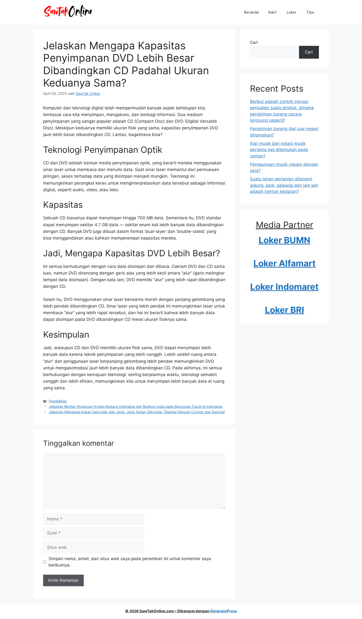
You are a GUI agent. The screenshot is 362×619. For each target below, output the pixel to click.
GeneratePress (223, 611)
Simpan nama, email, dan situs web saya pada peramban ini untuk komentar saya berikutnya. (130, 561)
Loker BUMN (284, 240)
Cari (254, 42)
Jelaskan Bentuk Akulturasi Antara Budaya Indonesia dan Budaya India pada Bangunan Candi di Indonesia (135, 406)
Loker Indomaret (284, 286)
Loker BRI (284, 310)
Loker (291, 12)
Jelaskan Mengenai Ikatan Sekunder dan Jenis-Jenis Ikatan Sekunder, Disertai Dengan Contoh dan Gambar (137, 412)
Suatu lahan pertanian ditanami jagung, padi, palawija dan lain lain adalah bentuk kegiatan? (284, 185)
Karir (272, 12)
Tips (310, 12)
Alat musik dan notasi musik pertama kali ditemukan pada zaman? (279, 149)
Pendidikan (58, 401)
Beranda (251, 12)
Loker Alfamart (284, 263)
